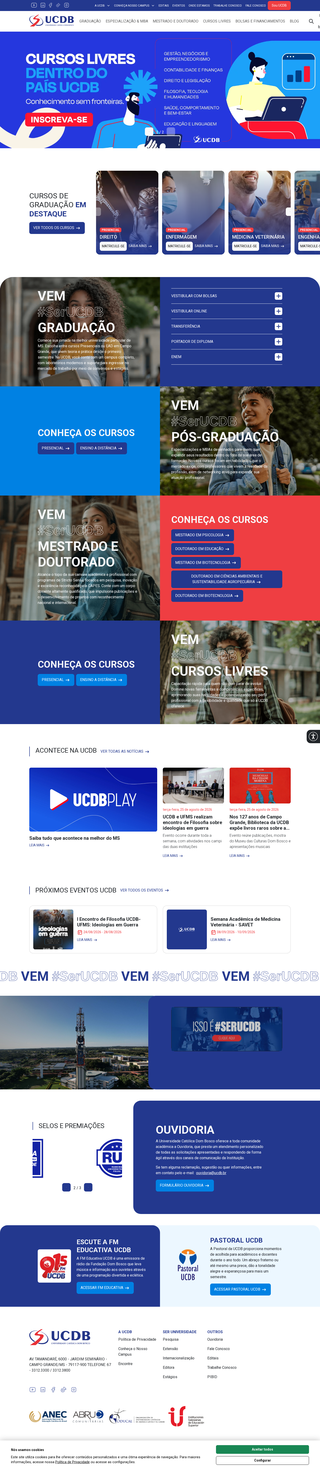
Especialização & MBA (127, 21)
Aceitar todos (262, 1449)
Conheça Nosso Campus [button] (131, 5)
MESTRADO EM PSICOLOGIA (199, 535)
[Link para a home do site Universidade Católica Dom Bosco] (71, 1337)
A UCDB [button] (100, 5)
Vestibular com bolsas (194, 296)
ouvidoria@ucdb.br (211, 1173)
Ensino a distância (98, 448)
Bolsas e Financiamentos (260, 21)
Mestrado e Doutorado (175, 21)
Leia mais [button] (37, 845)
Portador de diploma (192, 341)
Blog (294, 21)
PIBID (212, 1377)
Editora (168, 1367)
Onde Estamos (199, 5)
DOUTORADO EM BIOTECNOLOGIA (204, 595)
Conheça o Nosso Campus (132, 1352)
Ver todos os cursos (54, 228)
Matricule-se (113, 246)
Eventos (178, 5)
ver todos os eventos (142, 890)
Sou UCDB (279, 5)
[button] (313, 736)
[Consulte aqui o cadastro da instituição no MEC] (77, 1158)
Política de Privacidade (137, 1339)
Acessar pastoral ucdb (237, 1289)
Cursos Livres (217, 21)
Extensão (170, 1349)
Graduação (90, 21)
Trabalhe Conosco (227, 5)
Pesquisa (171, 1339)
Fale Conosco (256, 5)
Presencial (53, 448)
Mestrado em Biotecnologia (203, 562)
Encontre (125, 1364)
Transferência (185, 326)
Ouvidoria (215, 1339)
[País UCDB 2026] (160, 89)
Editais (164, 5)
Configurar (262, 1460)
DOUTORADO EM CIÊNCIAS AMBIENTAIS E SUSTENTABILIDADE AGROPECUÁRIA (226, 579)
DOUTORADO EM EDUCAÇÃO (199, 549)
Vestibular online (189, 311)
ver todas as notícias (122, 751)
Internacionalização (178, 1358)
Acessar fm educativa (102, 1287)
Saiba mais (138, 246)
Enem (176, 357)
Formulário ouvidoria (182, 1185)
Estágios (170, 1377)
